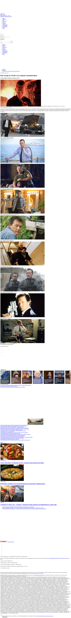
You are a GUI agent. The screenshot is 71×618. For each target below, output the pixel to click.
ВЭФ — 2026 (2, 14)
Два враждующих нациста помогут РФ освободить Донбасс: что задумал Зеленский (16, 437)
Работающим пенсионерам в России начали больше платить (12, 438)
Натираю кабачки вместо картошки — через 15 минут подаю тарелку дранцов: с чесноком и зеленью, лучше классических (24, 508)
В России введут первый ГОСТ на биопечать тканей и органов (12, 435)
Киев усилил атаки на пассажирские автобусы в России (11, 429)
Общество (2, 502)
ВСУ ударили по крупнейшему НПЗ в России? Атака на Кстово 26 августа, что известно (18, 506)
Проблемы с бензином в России (6, 16)
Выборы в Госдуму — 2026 (5, 15)
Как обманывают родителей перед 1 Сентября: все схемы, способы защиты (14, 428)
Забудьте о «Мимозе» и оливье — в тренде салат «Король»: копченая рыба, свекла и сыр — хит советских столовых (23, 507)
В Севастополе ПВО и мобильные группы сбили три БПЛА (12, 436)
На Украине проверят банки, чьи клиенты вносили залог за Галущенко (14, 432)
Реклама (12, 541)
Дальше (1, 442)
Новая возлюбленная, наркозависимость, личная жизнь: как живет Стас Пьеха (15, 434)
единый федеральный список (39, 575)
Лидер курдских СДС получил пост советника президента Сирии (13, 430)
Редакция (9, 541)
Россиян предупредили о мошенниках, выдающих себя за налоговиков (14, 427)
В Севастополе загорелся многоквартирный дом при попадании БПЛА (14, 425)
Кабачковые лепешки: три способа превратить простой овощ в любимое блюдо (22, 483)
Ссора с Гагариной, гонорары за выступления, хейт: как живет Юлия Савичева (15, 385)
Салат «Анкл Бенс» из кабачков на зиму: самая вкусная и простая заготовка (22, 462)
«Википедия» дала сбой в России (7, 431)
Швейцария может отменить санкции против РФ (10, 433)
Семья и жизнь (3, 460)
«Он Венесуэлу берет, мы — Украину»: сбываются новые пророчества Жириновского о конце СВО (28, 504)
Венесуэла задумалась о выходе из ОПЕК (8, 386)
